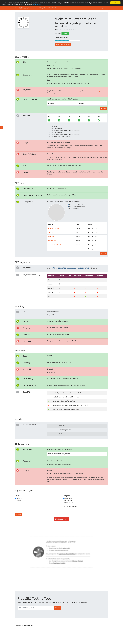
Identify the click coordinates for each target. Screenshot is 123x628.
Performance (68, 498)
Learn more (36, 4)
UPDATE (65, 33)
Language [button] (103, 8)
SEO (65, 504)
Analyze (18, 514)
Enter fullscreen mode (61, 519)
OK (115, 3)
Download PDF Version (63, 44)
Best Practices (68, 502)
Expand (103, 108)
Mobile (19, 500)
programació (52, 240)
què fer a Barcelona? (54, 245)
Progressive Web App (70, 506)
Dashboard (55, 8)
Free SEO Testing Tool (23, 8)
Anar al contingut (53, 228)
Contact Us (47, 8)
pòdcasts (51, 236)
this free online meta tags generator (96, 91)
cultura (50, 249)
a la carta (51, 232)
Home (35, 8)
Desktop (19, 498)
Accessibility (68, 500)
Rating (41, 8)
